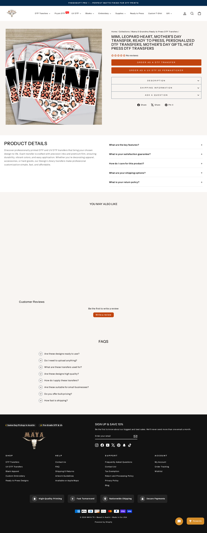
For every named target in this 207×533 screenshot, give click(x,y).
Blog (107, 485)
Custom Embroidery (15, 476)
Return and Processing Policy (119, 476)
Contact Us (60, 462)
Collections (124, 32)
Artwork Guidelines (64, 476)
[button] (118, 55)
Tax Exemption (112, 471)
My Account (160, 462)
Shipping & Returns (64, 471)
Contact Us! (110, 467)
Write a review (103, 315)
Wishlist (158, 471)
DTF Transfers (12, 462)
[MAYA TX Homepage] (34, 440)
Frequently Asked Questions (118, 462)
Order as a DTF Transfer (156, 62)
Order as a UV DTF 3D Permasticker (156, 70)
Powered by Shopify (103, 522)
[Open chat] (179, 521)
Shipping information (156, 88)
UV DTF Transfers (14, 467)
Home (114, 32)
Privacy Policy (112, 481)
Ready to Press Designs (17, 481)
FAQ (57, 467)
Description (156, 81)
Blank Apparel (12, 471)
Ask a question (156, 95)
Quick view (29, 256)
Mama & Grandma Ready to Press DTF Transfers (154, 32)
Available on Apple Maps (67, 481)
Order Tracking (162, 467)
